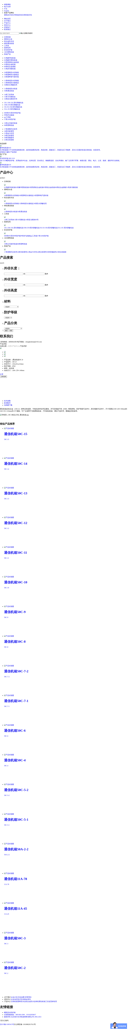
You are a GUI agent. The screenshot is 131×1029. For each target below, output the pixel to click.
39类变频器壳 (9, 137)
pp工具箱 (7, 117)
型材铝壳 (7, 48)
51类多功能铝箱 (10, 69)
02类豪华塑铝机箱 (10, 60)
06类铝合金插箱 (10, 66)
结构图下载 (8, 405)
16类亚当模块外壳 (10, 99)
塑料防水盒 (8, 39)
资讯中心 (7, 25)
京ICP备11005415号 (7, 1024)
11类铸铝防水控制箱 (11, 80)
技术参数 (7, 401)
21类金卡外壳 (9, 133)
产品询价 (13, 152)
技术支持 (21, 999)
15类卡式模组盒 (10, 97)
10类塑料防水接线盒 (11, 74)
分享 (1, 374)
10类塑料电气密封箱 (11, 77)
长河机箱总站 (17, 15)
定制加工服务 (5, 152)
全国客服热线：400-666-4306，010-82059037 (20, 1014)
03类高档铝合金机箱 (11, 62)
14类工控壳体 (9, 94)
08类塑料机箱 (9, 125)
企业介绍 (14, 997)
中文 (5, 9)
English (6, 11)
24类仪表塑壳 (9, 135)
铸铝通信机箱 (9, 43)
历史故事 (21, 997)
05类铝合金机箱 (10, 64)
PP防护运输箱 (9, 115)
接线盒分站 (8, 15)
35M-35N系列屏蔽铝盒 (12, 105)
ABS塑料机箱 (9, 52)
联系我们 (7, 29)
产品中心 (7, 23)
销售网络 (7, 4)
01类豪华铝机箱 (10, 58)
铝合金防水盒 (9, 41)
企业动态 (14, 999)
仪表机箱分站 (27, 15)
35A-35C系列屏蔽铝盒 (12, 109)
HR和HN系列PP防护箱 (12, 113)
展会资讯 (27, 999)
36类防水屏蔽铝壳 (10, 85)
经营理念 (28, 997)
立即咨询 (3, 376)
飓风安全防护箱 (10, 1012)
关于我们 (7, 21)
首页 (9, 346)
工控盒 (6, 45)
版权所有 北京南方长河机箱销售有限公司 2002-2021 (22, 1017)
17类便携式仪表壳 (10, 129)
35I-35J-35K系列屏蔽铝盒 (13, 107)
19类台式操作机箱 (10, 123)
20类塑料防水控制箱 (11, 72)
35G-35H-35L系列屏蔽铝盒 (13, 103)
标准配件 (7, 403)
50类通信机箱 (9, 91)
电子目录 (7, 6)
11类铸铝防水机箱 (10, 89)
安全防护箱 (8, 50)
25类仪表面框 (9, 140)
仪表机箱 (7, 37)
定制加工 (7, 27)
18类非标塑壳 (9, 131)
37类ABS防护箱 (10, 119)
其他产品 (7, 54)
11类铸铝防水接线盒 (11, 83)
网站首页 (7, 19)
